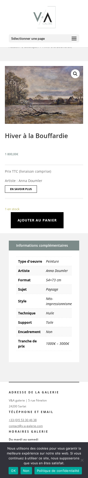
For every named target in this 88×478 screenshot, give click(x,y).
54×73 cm (53, 280)
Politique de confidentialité (58, 471)
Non (49, 331)
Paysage (52, 289)
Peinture (52, 261)
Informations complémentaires (42, 245)
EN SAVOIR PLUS (21, 189)
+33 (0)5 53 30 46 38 (23, 420)
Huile (50, 313)
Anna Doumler (57, 270)
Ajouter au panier (37, 220)
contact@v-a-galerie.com (26, 426)
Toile (49, 322)
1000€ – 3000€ (57, 343)
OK (13, 471)
